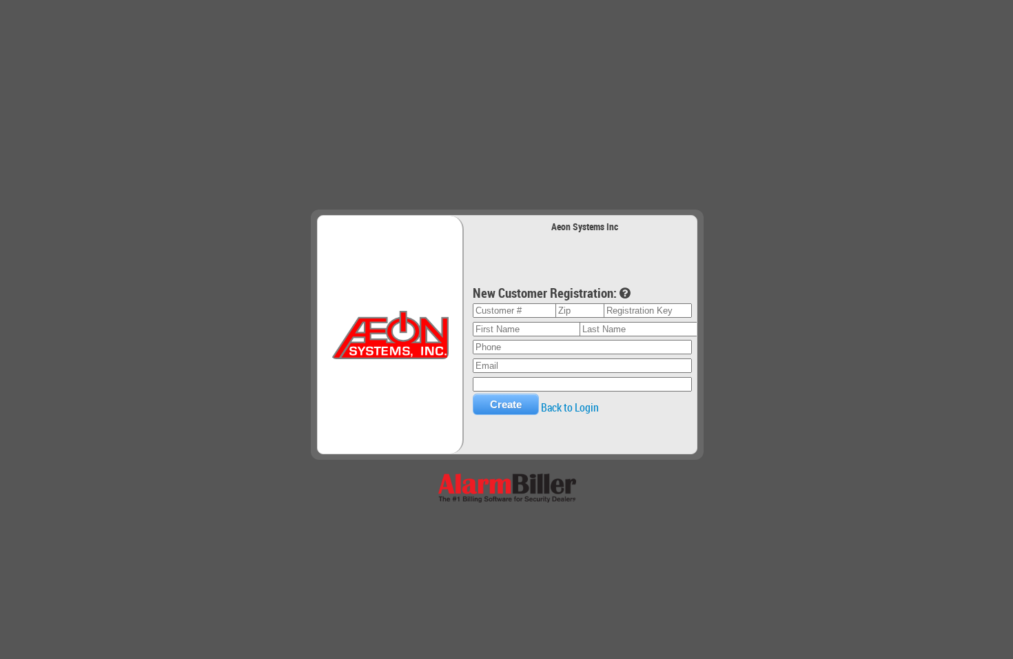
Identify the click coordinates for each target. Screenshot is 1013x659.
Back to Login (570, 407)
